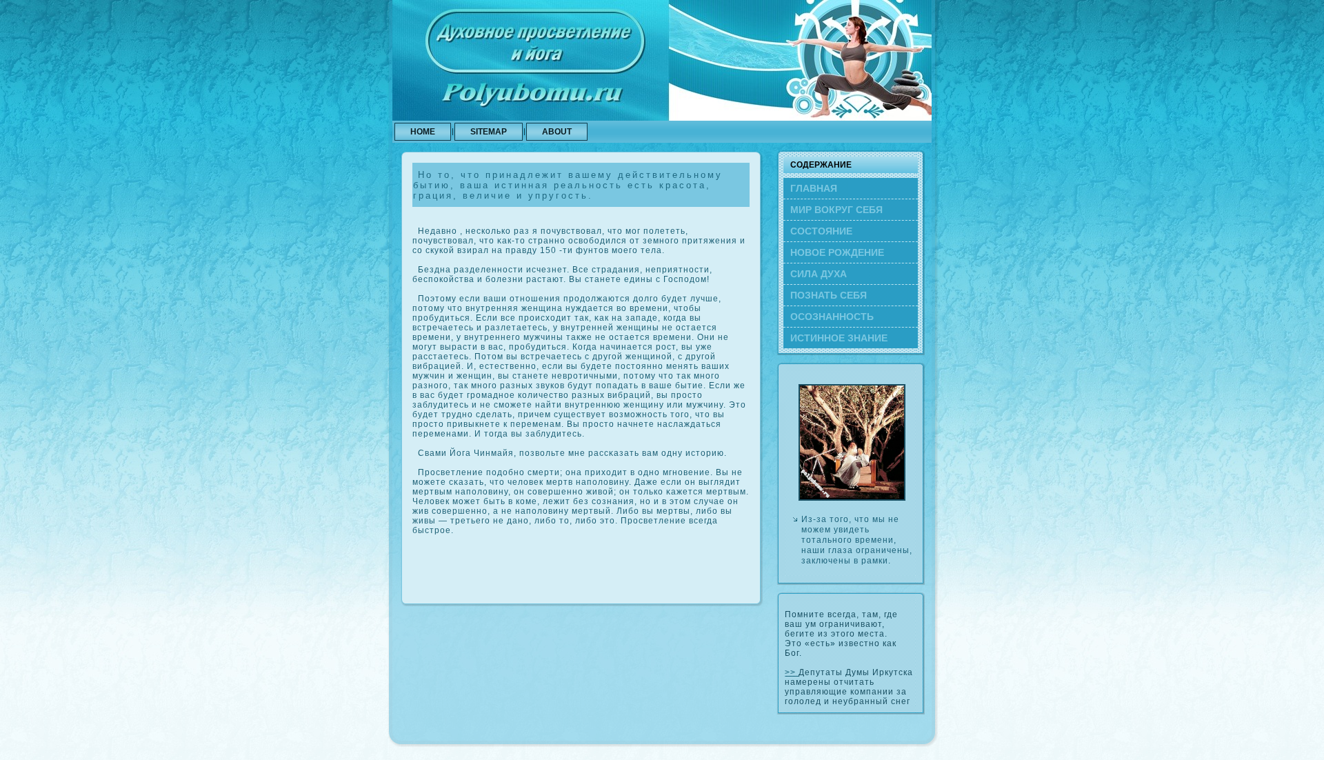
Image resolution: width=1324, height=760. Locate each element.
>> (792, 672)
